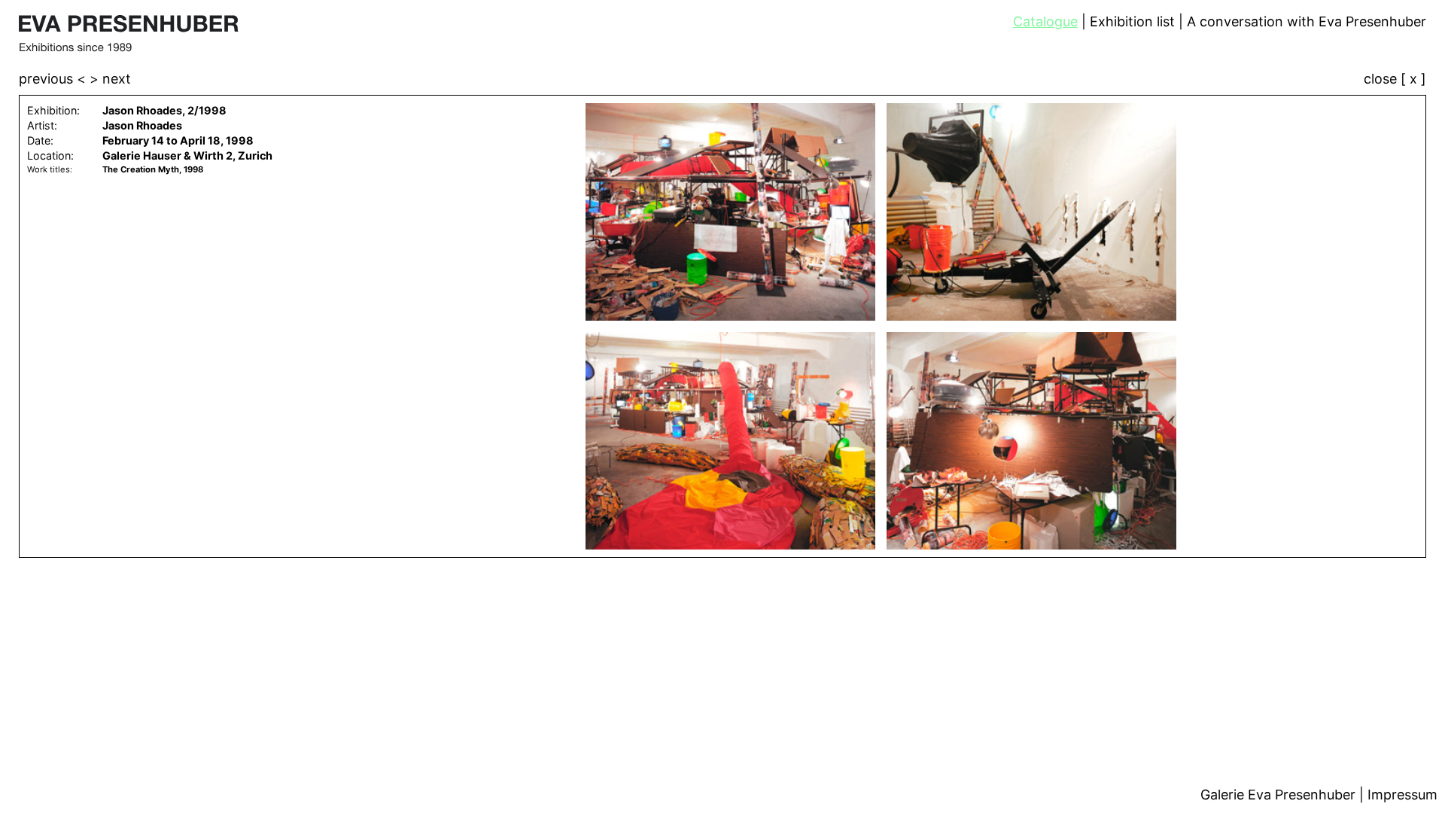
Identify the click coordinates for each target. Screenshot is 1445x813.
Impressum (1402, 794)
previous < (54, 79)
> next (110, 79)
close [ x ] (1395, 79)
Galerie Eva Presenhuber (1279, 794)
